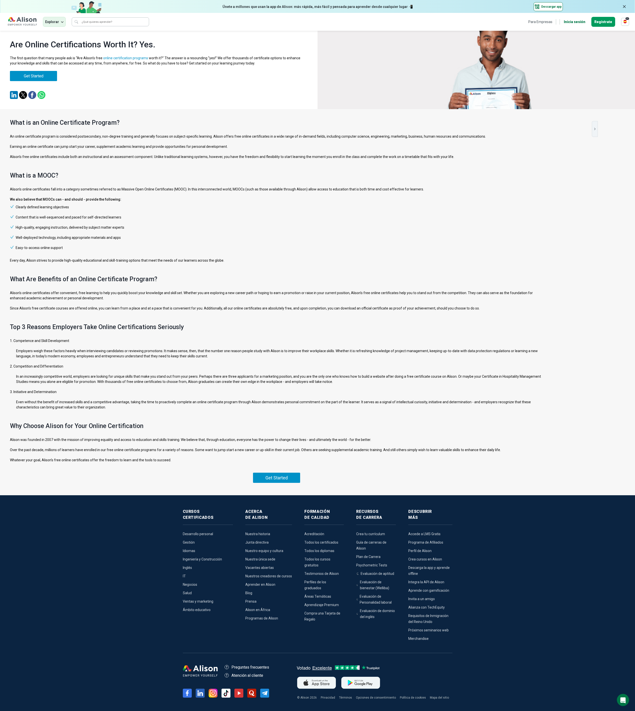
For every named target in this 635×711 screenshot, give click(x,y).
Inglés (187, 568)
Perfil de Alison (420, 551)
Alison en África (257, 610)
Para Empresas (540, 22)
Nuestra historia (257, 534)
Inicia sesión (574, 22)
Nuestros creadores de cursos (268, 576)
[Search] (76, 21)
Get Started (33, 76)
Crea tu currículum (370, 534)
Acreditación (314, 534)
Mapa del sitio (439, 697)
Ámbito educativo (197, 610)
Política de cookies (413, 697)
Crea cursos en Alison (425, 559)
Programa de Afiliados (425, 542)
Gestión (189, 542)
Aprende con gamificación (428, 590)
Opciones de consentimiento (376, 697)
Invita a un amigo (421, 599)
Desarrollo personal (198, 534)
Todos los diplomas (319, 551)
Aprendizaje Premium (321, 605)
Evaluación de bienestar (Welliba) (374, 585)
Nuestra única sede (260, 559)
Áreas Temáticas (317, 596)
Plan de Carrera (368, 557)
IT (184, 576)
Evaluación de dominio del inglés (377, 614)
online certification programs (125, 58)
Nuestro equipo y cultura (264, 551)
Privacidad (328, 697)
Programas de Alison (261, 618)
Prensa (250, 601)
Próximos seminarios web (428, 630)
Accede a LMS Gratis (424, 534)
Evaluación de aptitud (377, 574)
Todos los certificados (321, 542)
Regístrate (603, 22)
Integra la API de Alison (426, 582)
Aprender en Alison (260, 585)
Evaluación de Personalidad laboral (376, 599)
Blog (248, 593)
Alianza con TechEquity (426, 607)
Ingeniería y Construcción (202, 559)
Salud (187, 593)
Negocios (190, 585)
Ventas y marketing (198, 601)
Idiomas (189, 551)
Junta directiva (257, 542)
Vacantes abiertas (259, 568)
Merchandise (418, 639)
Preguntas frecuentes (250, 667)
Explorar (52, 22)
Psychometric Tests (371, 565)
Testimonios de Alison (321, 574)
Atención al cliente (247, 675)
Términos (345, 697)
